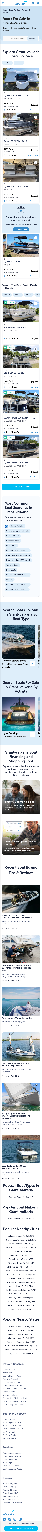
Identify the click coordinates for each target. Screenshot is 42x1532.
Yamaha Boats (12, 565)
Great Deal (11, 302)
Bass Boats (11, 570)
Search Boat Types (11, 1499)
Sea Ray (9, 579)
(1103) (20, 1353)
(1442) (21, 1326)
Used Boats (7, 63)
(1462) (21, 1282)
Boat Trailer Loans (11, 1465)
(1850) (21, 1294)
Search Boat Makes (11, 1496)
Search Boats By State (12, 1502)
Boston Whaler (17, 526)
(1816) (21, 1290)
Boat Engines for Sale (12, 1422)
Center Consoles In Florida (17, 531)
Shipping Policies (10, 1395)
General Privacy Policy (12, 1376)
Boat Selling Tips (10, 1487)
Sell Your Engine (10, 1435)
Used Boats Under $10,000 (17, 584)
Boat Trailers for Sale (12, 1425)
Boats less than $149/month (18, 555)
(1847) (21, 1243)
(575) (21, 1236)
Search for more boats (21, 487)
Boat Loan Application (12, 1456)
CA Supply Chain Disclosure (14, 1401)
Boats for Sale (9, 1419)
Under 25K (18, 295)
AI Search (32, 39)
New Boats (19, 63)
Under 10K (7, 295)
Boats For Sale (14, 10)
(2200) (21, 1346)
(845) (21, 1270)
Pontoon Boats (12, 536)
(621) (21, 1278)
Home (5, 10)
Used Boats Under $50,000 (17, 550)
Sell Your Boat (9, 1432)
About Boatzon (9, 1369)
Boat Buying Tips (10, 1483)
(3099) (21, 1330)
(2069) (21, 1274)
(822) (21, 1259)
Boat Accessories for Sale (13, 1429)
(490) (21, 1286)
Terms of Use (9, 1372)
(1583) (21, 1334)
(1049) (21, 1301)
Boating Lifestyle (10, 1490)
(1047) (21, 1305)
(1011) (21, 1267)
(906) (20, 1309)
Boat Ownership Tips (12, 1493)
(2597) (21, 1349)
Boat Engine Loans (11, 1462)
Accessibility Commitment (14, 1404)
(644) (21, 1251)
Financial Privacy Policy (12, 1379)
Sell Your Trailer (10, 1438)
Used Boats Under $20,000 (17, 575)
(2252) (21, 1255)
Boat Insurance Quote (12, 1469)
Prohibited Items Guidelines (15, 1388)
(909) (21, 1297)
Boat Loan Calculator (12, 1453)
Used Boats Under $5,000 (17, 589)
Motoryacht (11, 545)
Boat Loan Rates (10, 1459)
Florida (24, 10)
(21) (21, 1197)
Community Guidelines (12, 1385)
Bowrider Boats (13, 540)
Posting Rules (9, 1391)
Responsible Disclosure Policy (15, 1398)
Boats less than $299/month (18, 560)
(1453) (21, 1342)
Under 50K (28, 295)
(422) (21, 1338)
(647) (21, 1263)
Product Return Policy (12, 1382)
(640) (21, 1247)
